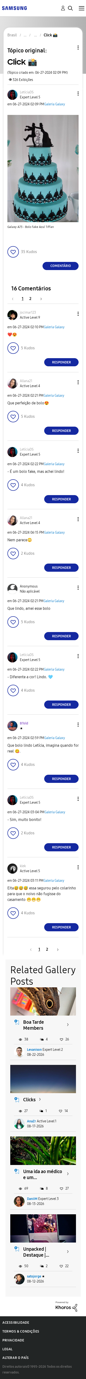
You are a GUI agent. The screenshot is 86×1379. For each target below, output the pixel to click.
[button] (70, 93)
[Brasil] (14, 8)
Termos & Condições (20, 1331)
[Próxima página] (39, 299)
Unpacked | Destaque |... (36, 1252)
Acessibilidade (15, 1323)
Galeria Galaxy (54, 104)
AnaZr (31, 1121)
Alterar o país (15, 1358)
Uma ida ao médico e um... (42, 1174)
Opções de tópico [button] (70, 47)
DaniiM (32, 1199)
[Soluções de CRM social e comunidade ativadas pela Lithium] (66, 1306)
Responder (61, 362)
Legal (7, 1349)
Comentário (60, 266)
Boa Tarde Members (33, 1025)
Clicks (29, 1099)
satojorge (34, 1276)
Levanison (34, 1050)
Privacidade (13, 1340)
